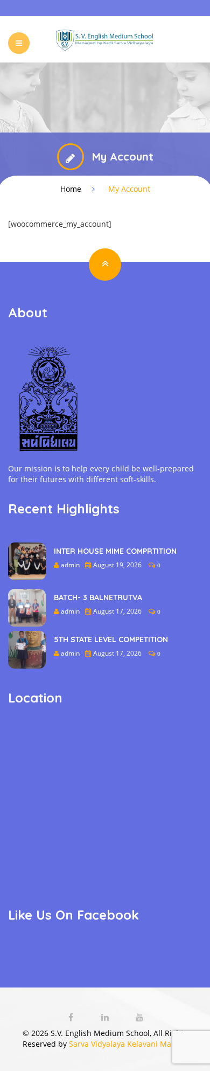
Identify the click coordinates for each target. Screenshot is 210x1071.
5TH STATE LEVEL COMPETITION (111, 639)
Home (70, 189)
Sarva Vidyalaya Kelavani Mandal (128, 1044)
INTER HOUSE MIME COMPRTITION (115, 551)
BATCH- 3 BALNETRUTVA (98, 597)
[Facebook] (71, 1017)
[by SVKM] (105, 39)
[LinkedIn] (106, 1017)
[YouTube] (139, 1017)
